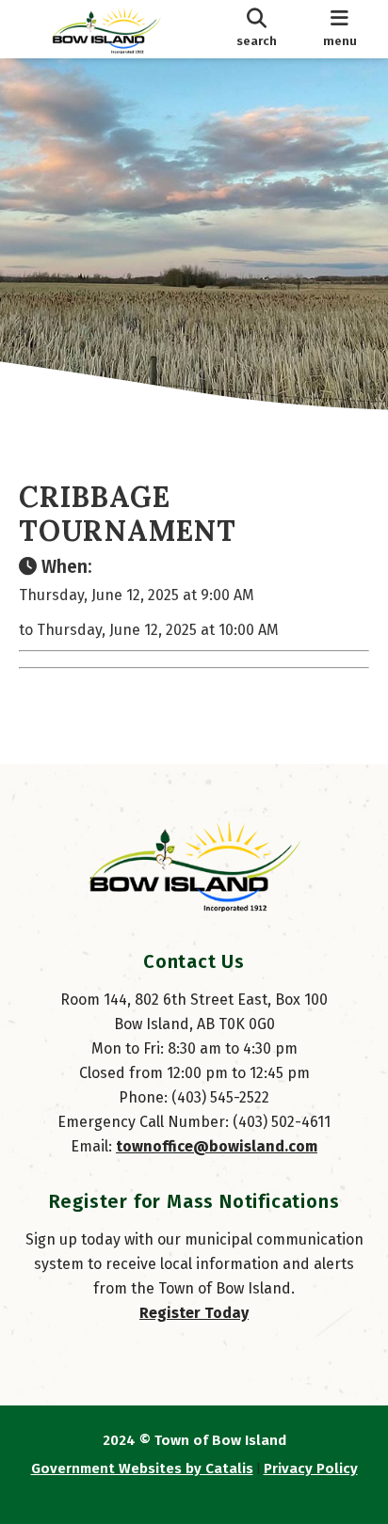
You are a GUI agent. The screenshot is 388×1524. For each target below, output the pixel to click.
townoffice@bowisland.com (216, 1146)
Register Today (194, 1313)
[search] (256, 29)
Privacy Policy (311, 1468)
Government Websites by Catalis (142, 1468)
